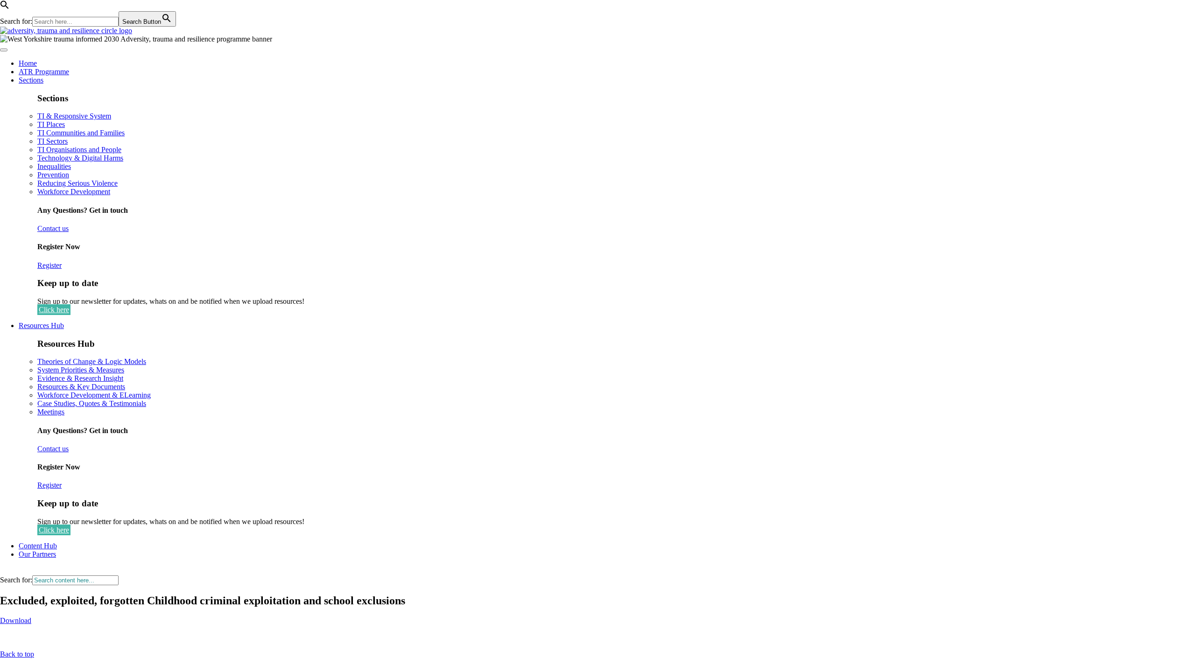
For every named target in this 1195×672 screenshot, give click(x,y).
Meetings (50, 412)
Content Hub (38, 546)
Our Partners (37, 554)
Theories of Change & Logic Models (91, 361)
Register (49, 265)
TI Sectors (52, 141)
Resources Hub (41, 325)
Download (15, 620)
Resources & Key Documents (81, 387)
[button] (4, 7)
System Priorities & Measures (80, 370)
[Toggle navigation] (3, 50)
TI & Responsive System (74, 116)
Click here (54, 310)
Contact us (53, 228)
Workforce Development (73, 192)
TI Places (51, 124)
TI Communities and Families (81, 133)
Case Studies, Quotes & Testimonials (91, 403)
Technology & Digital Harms (80, 158)
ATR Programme (44, 72)
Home (28, 63)
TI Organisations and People (79, 150)
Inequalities (54, 166)
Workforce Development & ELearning (94, 395)
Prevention (53, 175)
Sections (31, 80)
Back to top (17, 654)
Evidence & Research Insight (80, 378)
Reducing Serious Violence (77, 183)
